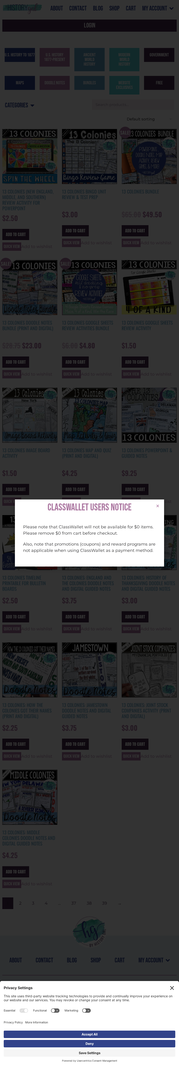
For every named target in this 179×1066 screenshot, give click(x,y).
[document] (89, 533)
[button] (157, 506)
